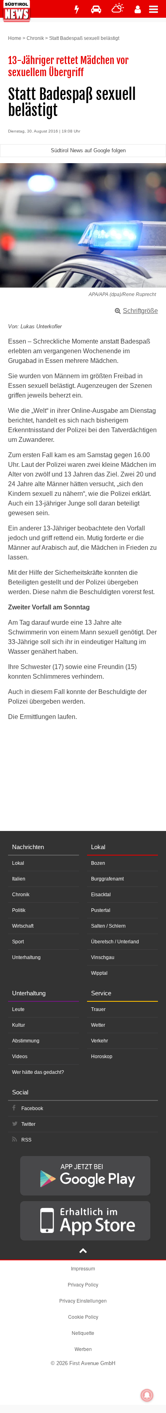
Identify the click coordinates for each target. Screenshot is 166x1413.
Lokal (18, 863)
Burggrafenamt (107, 879)
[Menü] (157, 9)
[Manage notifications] (147, 1395)
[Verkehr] (96, 9)
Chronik (35, 38)
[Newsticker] (77, 9)
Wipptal (99, 973)
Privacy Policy (83, 1284)
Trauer (98, 1009)
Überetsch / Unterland (115, 942)
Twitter (28, 1124)
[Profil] (138, 9)
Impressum (83, 1268)
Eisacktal (101, 894)
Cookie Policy (83, 1316)
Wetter (98, 1025)
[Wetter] (118, 9)
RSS (26, 1140)
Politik (18, 910)
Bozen (98, 863)
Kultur (18, 1025)
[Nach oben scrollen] (83, 1251)
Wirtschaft (22, 926)
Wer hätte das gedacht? (38, 1072)
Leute (18, 1009)
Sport (18, 942)
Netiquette (83, 1332)
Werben (83, 1348)
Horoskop (101, 1056)
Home (14, 38)
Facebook (32, 1108)
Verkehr (99, 1041)
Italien (18, 879)
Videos (19, 1056)
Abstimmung (25, 1041)
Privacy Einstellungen (83, 1300)
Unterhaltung (26, 957)
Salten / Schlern (108, 926)
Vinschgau (102, 957)
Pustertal (100, 910)
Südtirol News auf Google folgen (88, 150)
